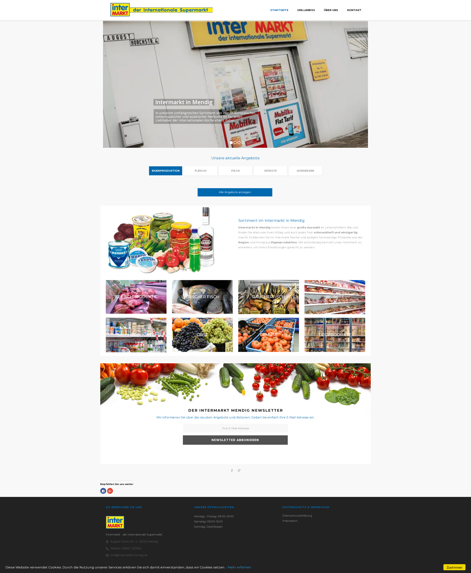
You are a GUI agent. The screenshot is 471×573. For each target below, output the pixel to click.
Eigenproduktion (166, 170)
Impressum (290, 520)
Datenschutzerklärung (297, 515)
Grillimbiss (306, 10)
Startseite (279, 10)
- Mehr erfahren (238, 567)
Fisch (235, 170)
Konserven (305, 170)
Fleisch (200, 170)
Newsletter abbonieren (235, 440)
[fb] (231, 470)
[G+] (239, 470)
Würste (270, 170)
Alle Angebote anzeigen (235, 192)
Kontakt (354, 10)
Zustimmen (454, 567)
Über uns (331, 10)
